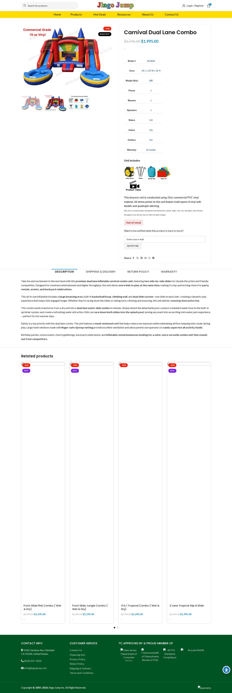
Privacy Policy (77, 659)
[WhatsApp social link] (149, 258)
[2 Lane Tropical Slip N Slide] (189, 482)
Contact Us (76, 650)
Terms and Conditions (81, 672)
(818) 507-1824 (32, 660)
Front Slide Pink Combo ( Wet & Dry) (42, 607)
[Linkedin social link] (145, 258)
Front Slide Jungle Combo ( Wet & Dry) (90, 607)
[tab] (64, 271)
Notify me (132, 246)
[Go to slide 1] (114, 627)
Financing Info (77, 654)
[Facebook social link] (133, 258)
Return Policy (77, 663)
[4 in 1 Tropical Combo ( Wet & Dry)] (140, 482)
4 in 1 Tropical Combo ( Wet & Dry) (140, 607)
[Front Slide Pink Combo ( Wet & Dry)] (43, 482)
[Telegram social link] (153, 258)
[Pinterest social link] (142, 258)
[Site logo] (116, 5)
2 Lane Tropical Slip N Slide (187, 605)
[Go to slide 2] (117, 627)
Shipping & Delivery (80, 668)
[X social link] (137, 258)
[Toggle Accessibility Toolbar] (226, 670)
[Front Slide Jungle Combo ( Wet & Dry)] (92, 482)
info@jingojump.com (35, 667)
